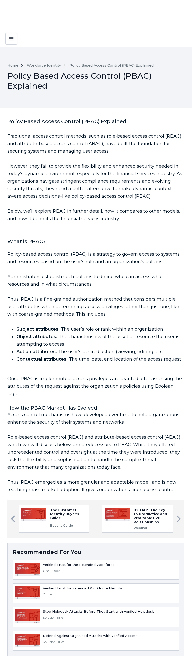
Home (13, 65)
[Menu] (11, 34)
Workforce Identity (44, 65)
